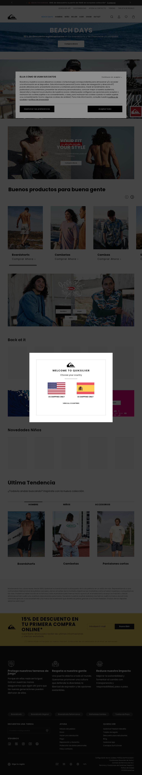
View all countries (71, 403)
